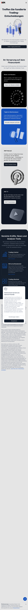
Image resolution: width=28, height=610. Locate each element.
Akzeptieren (14, 321)
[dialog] (14, 305)
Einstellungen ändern (14, 317)
